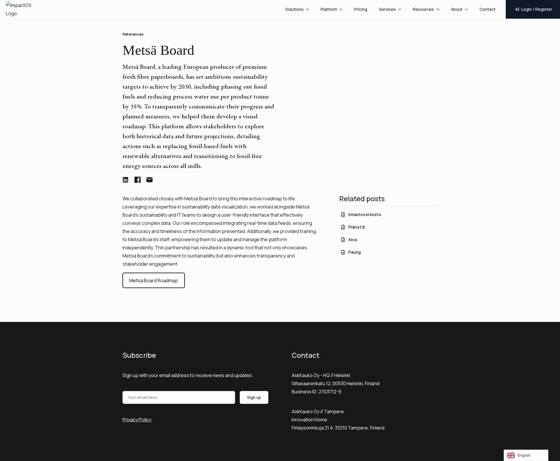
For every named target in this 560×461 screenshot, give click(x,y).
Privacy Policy (137, 419)
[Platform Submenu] (342, 9)
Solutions (294, 9)
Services (387, 9)
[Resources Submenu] (439, 9)
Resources (423, 9)
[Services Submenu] (401, 9)
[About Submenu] (468, 9)
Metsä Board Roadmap (153, 280)
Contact (488, 9)
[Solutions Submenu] (309, 9)
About (457, 9)
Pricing (360, 9)
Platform (329, 9)
